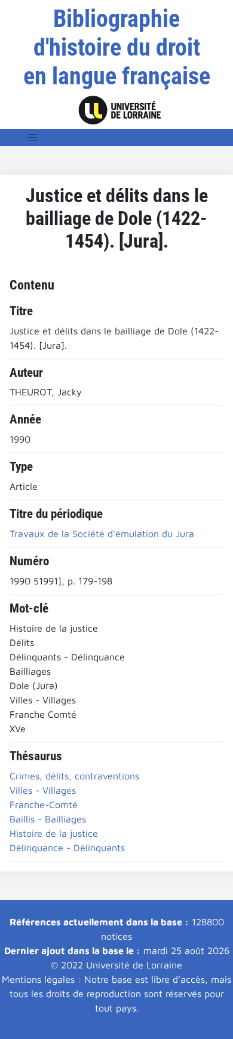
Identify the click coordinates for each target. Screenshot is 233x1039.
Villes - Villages (43, 790)
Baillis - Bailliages (48, 818)
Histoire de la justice (54, 833)
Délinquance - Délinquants (67, 847)
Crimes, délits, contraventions (74, 775)
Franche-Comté (44, 804)
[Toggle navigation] (33, 137)
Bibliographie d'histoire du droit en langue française (116, 47)
